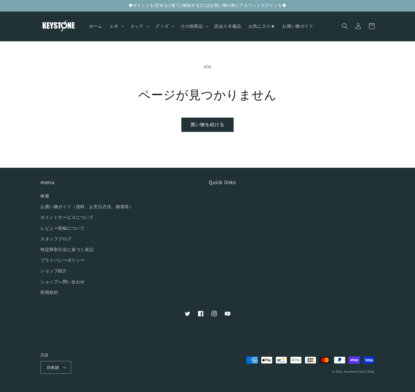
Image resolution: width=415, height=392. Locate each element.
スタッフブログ (55, 239)
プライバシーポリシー (62, 260)
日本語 (53, 367)
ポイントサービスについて (67, 217)
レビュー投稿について (62, 228)
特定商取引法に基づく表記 (67, 249)
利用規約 (49, 292)
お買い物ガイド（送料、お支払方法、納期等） (87, 206)
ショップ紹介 (53, 270)
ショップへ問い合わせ (62, 281)
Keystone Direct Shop (359, 371)
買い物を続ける (207, 124)
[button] (116, 26)
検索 (44, 196)
